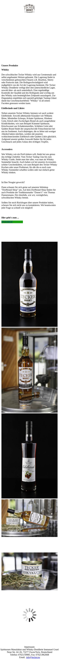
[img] (29, 8)
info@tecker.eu (33, 657)
